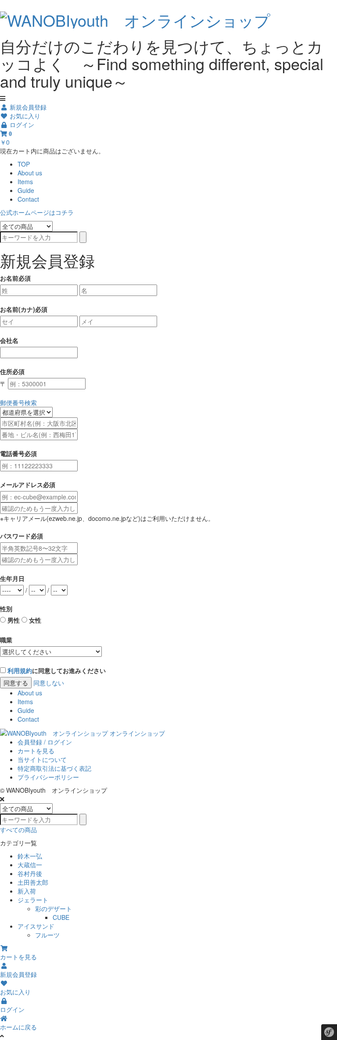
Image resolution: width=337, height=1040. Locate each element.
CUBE (61, 917)
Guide (26, 190)
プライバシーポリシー (48, 777)
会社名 (9, 340)
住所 (6, 371)
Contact (28, 199)
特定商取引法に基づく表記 (54, 768)
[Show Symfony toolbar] (329, 1033)
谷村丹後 (30, 873)
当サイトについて (42, 759)
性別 (6, 608)
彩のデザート (53, 908)
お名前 (9, 278)
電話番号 (12, 453)
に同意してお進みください (56, 670)
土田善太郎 (33, 882)
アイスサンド (36, 926)
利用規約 (19, 670)
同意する (16, 682)
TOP (24, 164)
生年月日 (12, 578)
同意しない (48, 682)
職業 (6, 639)
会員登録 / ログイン (45, 741)
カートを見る (36, 750)
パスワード (15, 535)
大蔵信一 (30, 864)
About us (30, 172)
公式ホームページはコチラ (37, 212)
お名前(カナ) (17, 309)
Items (25, 181)
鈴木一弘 (30, 855)
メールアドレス (21, 484)
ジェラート (33, 899)
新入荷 (27, 891)
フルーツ (47, 934)
